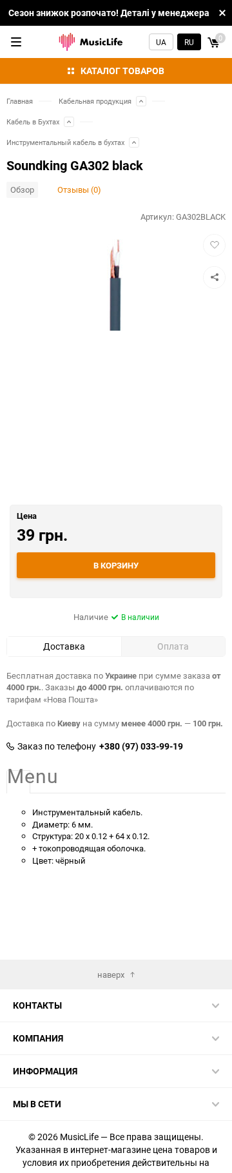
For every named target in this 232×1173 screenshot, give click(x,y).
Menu (18, 776)
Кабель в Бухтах (32, 121)
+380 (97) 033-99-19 (141, 746)
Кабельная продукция (95, 101)
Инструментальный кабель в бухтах (65, 142)
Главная (19, 101)
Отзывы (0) (79, 189)
